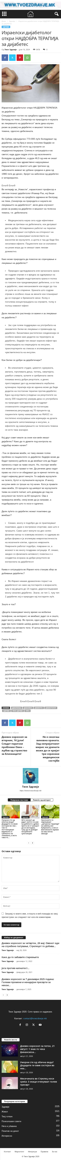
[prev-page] (28, 843)
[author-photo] (30, 776)
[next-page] (32, 843)
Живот (5, 1111)
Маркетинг (19, 1151)
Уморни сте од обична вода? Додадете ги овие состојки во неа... (37, 1065)
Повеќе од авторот (42, 800)
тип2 (27, 711)
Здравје (12, 21)
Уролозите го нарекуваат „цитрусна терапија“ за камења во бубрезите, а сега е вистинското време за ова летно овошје (50, 827)
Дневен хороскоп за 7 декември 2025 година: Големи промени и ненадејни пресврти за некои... (28, 982)
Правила (44, 1151)
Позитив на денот (10, 1131)
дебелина (28, 708)
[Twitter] (12, 57)
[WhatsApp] (27, 57)
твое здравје (17, 711)
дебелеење (16, 708)
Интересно (7, 1136)
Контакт (7, 1151)
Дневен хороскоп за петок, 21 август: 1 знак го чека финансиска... (37, 1049)
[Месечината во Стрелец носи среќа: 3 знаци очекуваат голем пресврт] (10, 1083)
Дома (4, 21)
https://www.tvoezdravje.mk (30, 791)
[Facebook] (5, 57)
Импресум (32, 1151)
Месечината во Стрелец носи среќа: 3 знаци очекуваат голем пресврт (38, 1081)
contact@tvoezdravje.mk (35, 1018)
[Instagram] (27, 1025)
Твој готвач (7, 1116)
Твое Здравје (11, 49)
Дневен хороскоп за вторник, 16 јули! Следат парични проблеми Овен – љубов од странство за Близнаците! (14, 745)
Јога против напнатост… (15, 968)
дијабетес (39, 708)
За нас (54, 1151)
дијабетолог (51, 708)
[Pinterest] (20, 57)
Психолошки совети (11, 1121)
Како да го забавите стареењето (20, 957)
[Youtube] (41, 1025)
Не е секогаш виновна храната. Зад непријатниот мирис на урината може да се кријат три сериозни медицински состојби (47, 748)
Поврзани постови (19, 800)
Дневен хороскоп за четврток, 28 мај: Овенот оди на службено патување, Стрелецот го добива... (30, 945)
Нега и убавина (9, 1126)
